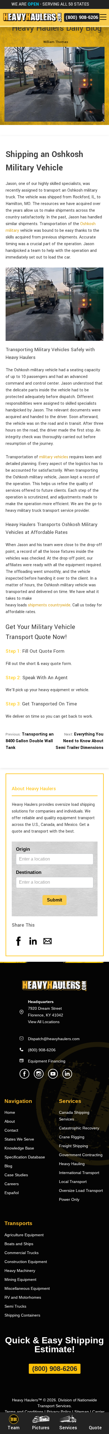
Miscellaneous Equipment (27, 1288)
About (9, 1121)
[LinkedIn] (33, 946)
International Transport (79, 1172)
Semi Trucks (15, 1306)
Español (11, 1192)
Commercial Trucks (21, 1252)
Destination (28, 872)
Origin (23, 849)
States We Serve (19, 1139)
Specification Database (24, 1157)
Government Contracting (81, 1155)
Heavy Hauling (72, 1163)
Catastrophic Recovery (79, 1128)
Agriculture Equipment (24, 1235)
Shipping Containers (22, 1315)
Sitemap (81, 1411)
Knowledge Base (19, 1148)
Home (9, 1112)
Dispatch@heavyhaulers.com (54, 1039)
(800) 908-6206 (81, 17)
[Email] (47, 946)
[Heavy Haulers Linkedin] (67, 1077)
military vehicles (53, 457)
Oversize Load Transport (81, 1190)
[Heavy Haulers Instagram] (39, 1077)
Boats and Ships (18, 1244)
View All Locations (44, 1022)
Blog (8, 1166)
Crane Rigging (71, 1137)
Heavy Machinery (19, 1270)
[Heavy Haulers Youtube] (53, 1077)
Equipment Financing (46, 1061)
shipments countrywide (49, 605)
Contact (11, 1130)
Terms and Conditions (24, 1411)
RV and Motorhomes (22, 1297)
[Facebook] (18, 946)
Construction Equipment (25, 1261)
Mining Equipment (20, 1279)
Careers (11, 1184)
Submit (54, 900)
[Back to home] (32, 17)
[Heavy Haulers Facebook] (24, 1077)
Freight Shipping (73, 1146)
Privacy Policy (59, 1411)
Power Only (69, 1199)
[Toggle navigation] (104, 17)
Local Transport (73, 1181)
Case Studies (16, 1175)
